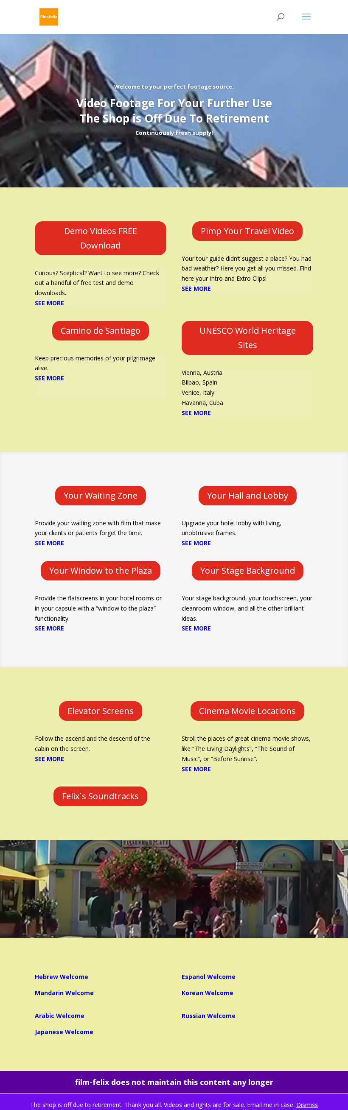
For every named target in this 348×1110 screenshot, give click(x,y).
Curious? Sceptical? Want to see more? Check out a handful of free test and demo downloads (97, 283)
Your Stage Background (247, 570)
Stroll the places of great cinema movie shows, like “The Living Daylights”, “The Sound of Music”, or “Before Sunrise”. (246, 748)
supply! (202, 133)
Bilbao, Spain (199, 382)
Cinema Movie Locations (247, 711)
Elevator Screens (100, 711)
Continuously (155, 133)
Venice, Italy (198, 392)
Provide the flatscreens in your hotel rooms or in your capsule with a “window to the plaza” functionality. (98, 608)
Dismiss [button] (307, 1105)
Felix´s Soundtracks (100, 796)
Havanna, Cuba (202, 403)
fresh (183, 133)
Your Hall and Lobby (247, 495)
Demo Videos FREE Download (100, 238)
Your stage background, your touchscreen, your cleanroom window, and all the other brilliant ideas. (247, 608)
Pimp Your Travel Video (247, 231)
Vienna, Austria (202, 372)
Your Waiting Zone (101, 495)
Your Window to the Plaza (100, 570)
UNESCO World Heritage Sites (247, 338)
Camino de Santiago (100, 330)
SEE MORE (196, 413)
